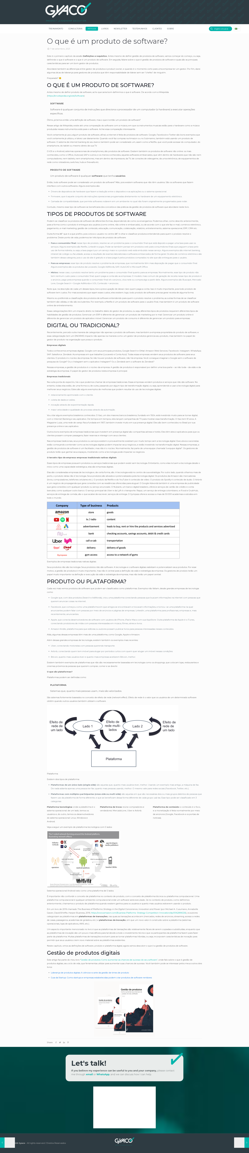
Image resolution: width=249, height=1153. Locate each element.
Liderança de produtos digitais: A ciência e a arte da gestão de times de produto (90, 972)
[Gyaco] (68, 12)
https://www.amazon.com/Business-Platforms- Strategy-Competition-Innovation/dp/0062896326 (138, 913)
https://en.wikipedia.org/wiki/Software (66, 96)
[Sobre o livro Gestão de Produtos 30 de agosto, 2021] (7, 1142)
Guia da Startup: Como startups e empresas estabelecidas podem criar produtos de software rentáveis (101, 977)
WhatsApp (102, 1074)
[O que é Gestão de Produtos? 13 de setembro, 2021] (241, 1142)
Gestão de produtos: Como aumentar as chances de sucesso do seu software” (119, 960)
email (89, 1074)
